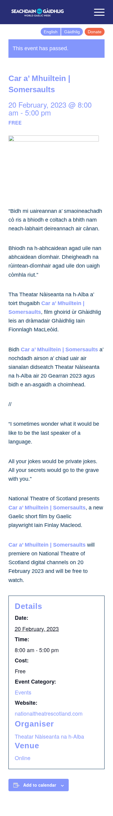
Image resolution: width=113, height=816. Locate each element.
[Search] (82, 12)
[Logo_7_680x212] (46, 12)
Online (22, 758)
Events (23, 692)
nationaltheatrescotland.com (49, 713)
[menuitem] (82, 12)
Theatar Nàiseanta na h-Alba (49, 736)
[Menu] (96, 12)
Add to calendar (39, 785)
